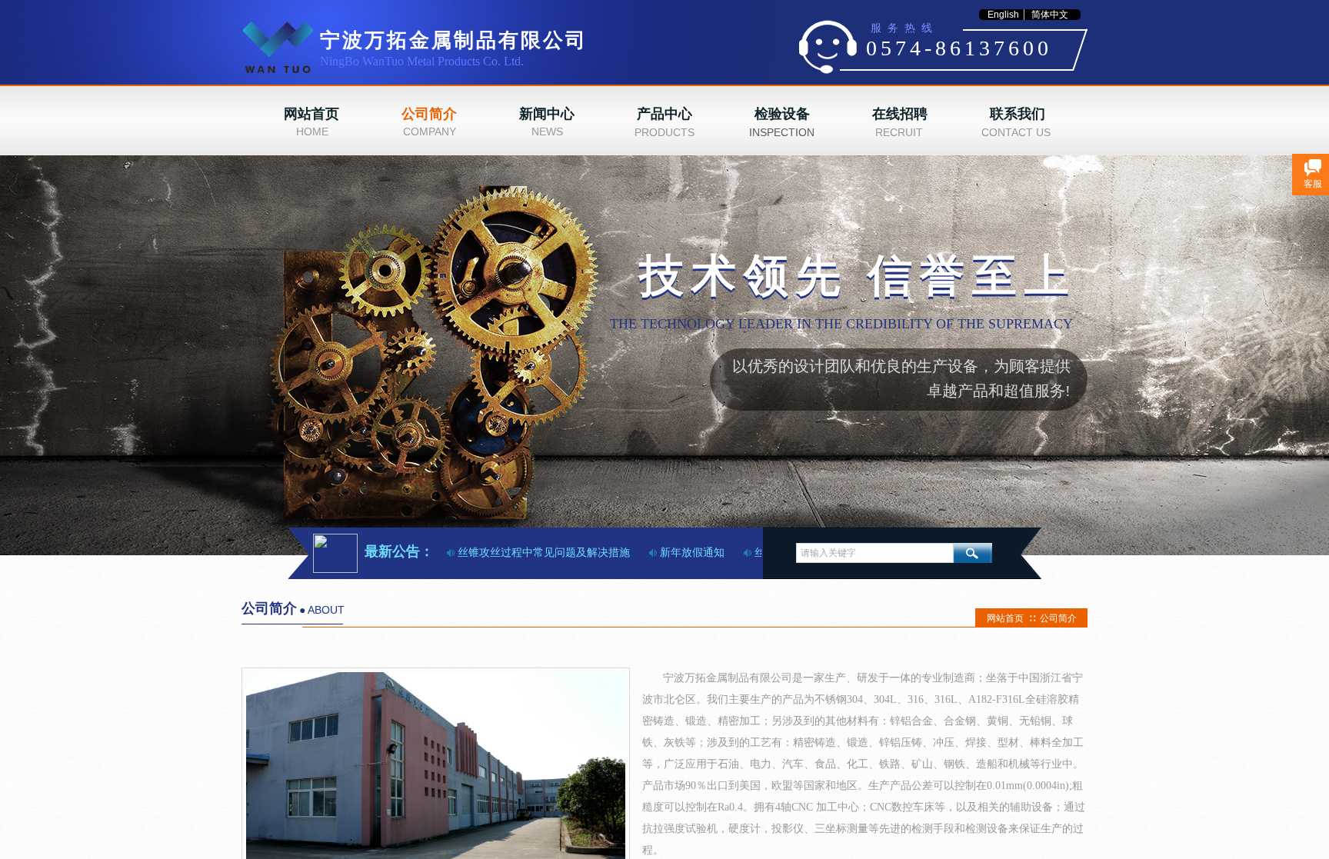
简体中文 (1049, 14)
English (1003, 14)
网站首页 (1005, 618)
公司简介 (1058, 618)
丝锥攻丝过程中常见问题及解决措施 (532, 552)
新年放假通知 (680, 552)
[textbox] (875, 553)
